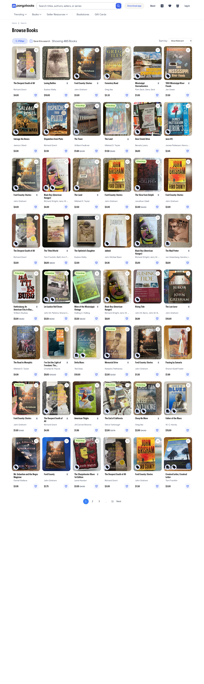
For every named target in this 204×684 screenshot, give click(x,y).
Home (14, 23)
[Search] (118, 6)
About (152, 5)
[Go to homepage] (23, 6)
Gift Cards (100, 14)
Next (118, 501)
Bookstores (83, 14)
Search (24, 23)
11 (112, 501)
